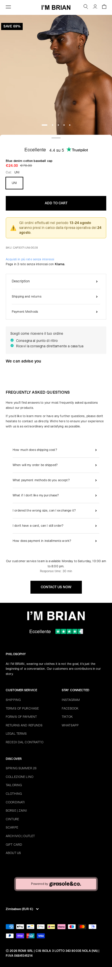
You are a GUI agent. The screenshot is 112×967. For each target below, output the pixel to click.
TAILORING (14, 785)
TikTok (67, 717)
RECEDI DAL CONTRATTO (24, 742)
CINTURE (12, 819)
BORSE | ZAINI (16, 811)
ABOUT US (13, 853)
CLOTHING (14, 794)
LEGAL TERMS (16, 734)
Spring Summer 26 (21, 768)
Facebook (70, 708)
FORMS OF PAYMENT (21, 717)
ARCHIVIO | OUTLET (20, 836)
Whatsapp (70, 725)
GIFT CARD (14, 845)
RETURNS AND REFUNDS (24, 725)
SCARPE (12, 827)
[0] (104, 7)
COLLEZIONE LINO (19, 777)
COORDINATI (15, 802)
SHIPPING (13, 700)
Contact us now (56, 587)
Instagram (71, 700)
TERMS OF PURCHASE (22, 708)
